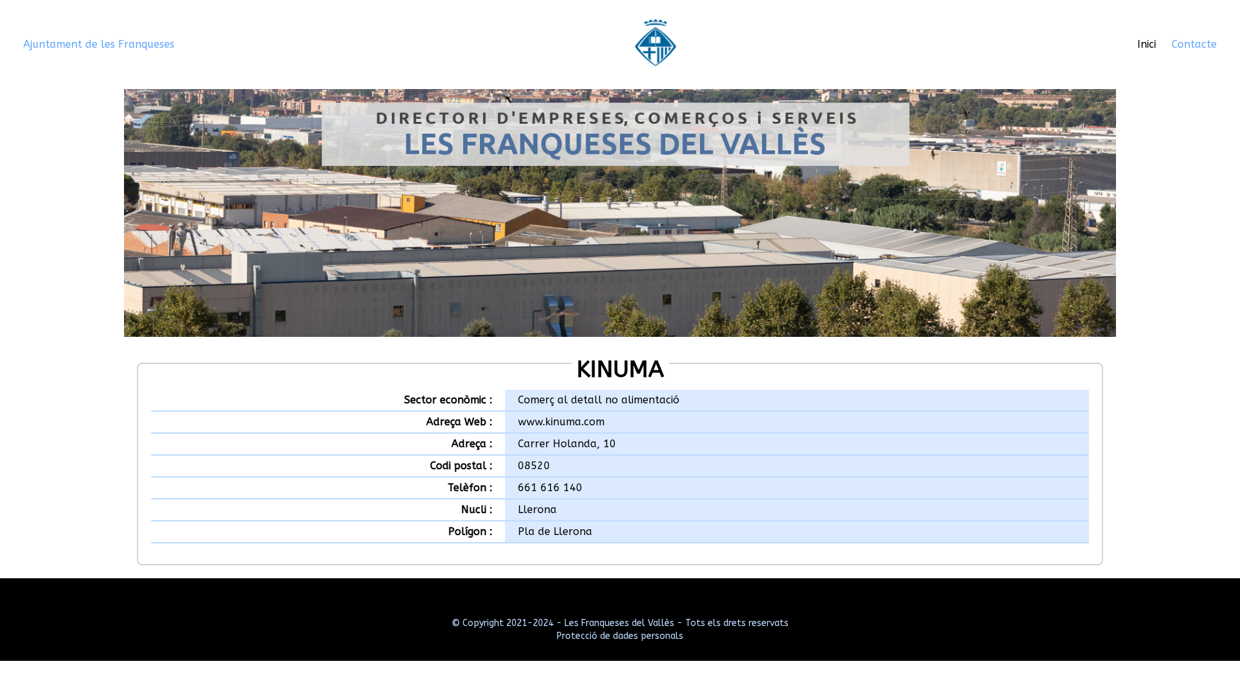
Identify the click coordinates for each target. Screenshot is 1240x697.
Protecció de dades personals (620, 636)
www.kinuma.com (561, 422)
